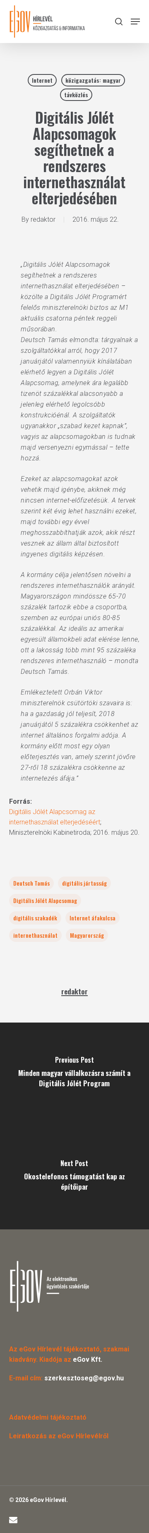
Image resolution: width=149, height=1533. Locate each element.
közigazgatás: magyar (93, 80)
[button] (135, 21)
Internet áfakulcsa (92, 917)
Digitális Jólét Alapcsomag (45, 900)
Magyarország (87, 935)
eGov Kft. (87, 1359)
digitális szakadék (35, 917)
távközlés (76, 94)
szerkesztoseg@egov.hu (84, 1378)
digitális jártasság (84, 883)
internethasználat (35, 935)
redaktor (43, 219)
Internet (42, 80)
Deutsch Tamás (31, 883)
